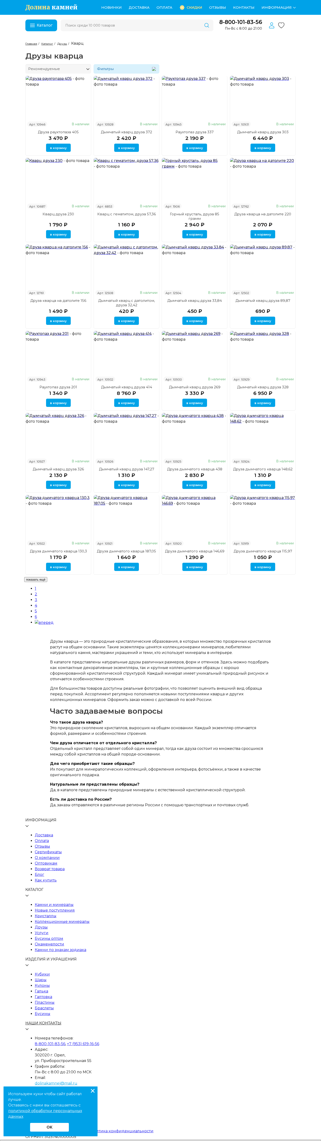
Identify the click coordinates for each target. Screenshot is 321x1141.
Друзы (41, 927)
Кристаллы (45, 916)
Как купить (46, 880)
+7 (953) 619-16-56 (83, 1044)
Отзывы (217, 7)
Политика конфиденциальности (120, 1131)
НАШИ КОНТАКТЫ (43, 1023)
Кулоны (42, 985)
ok (49, 1127)
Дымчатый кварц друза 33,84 (194, 300)
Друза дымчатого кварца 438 (194, 469)
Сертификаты (48, 852)
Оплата (164, 7)
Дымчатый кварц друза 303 (263, 132)
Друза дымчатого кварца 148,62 (263, 469)
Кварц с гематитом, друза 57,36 (126, 214)
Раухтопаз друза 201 (58, 387)
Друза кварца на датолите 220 (262, 214)
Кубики (42, 974)
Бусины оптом (49, 938)
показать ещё (35, 579)
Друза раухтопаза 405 (58, 132)
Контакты (243, 7)
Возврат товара (50, 869)
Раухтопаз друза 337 (195, 132)
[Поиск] (207, 25)
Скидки (194, 7)
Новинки (111, 7)
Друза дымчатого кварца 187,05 (126, 551)
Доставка (139, 7)
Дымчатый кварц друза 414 (126, 387)
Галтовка (43, 997)
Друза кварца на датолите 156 (58, 300)
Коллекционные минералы (62, 921)
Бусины (42, 1013)
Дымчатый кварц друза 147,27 (126, 469)
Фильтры (105, 69)
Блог (39, 874)
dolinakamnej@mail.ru (56, 1083)
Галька (41, 991)
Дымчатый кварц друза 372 (126, 132)
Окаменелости (49, 944)
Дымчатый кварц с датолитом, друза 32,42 (126, 302)
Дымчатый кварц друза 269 (194, 387)
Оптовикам (46, 863)
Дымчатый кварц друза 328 (263, 387)
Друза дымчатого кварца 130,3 (58, 551)
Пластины (45, 1002)
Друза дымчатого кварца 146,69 (194, 551)
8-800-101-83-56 (240, 22)
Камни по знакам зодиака (60, 950)
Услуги (41, 933)
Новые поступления (55, 910)
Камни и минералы (54, 904)
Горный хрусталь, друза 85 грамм (194, 216)
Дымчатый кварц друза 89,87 (262, 300)
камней (51, 7)
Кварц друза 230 (58, 214)
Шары (41, 980)
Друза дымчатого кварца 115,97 (263, 551)
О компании (47, 857)
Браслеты (44, 1008)
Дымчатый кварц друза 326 (58, 469)
